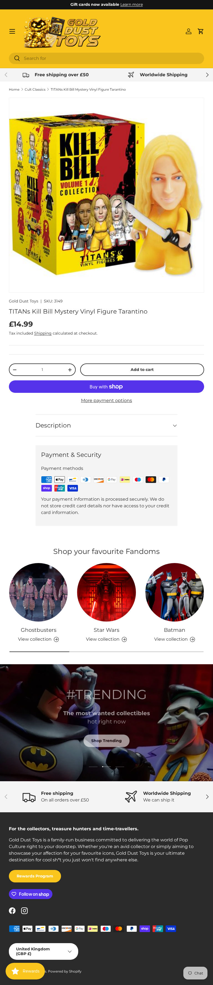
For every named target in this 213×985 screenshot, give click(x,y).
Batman (174, 630)
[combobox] (106, 58)
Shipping (43, 333)
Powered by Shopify (65, 971)
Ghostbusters (38, 630)
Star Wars (106, 630)
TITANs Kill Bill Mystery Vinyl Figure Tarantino (88, 89)
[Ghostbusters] (38, 592)
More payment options (106, 400)
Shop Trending (106, 740)
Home (14, 89)
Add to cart (142, 369)
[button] (201, 31)
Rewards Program (35, 876)
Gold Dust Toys (23, 301)
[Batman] (174, 592)
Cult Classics (35, 89)
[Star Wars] (106, 592)
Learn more (131, 4)
